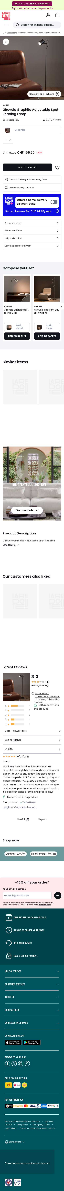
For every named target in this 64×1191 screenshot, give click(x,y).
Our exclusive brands (16, 1022)
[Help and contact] (58, 238)
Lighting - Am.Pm (15, 853)
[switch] (37, 202)
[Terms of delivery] (58, 223)
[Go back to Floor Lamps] (6, 41)
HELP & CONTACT (13, 971)
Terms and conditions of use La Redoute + (38, 1128)
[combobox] (32, 732)
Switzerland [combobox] (15, 1141)
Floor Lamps (12, 33)
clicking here (45, 905)
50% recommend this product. (46, 706)
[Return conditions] (58, 231)
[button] (57, 15)
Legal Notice (10, 1128)
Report (42, 819)
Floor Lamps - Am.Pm (43, 853)
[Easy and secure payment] (58, 246)
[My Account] (48, 15)
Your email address (14, 889)
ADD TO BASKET (27, 167)
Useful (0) (23, 819)
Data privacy (22, 1125)
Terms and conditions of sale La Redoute (22, 1121)
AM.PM (6, 105)
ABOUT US (9, 996)
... (3, 33)
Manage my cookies (41, 1125)
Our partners (12, 1009)
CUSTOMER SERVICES (15, 984)
